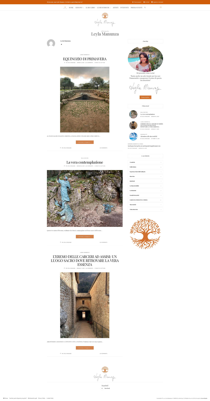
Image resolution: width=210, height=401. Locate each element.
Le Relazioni (133, 190)
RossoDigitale (204, 398)
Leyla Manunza (65, 41)
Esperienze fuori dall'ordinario (137, 171)
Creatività (132, 162)
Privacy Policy (41, 398)
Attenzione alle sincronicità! (148, 136)
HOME (71, 8)
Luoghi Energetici (84, 54)
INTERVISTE (124, 8)
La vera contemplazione (85, 162)
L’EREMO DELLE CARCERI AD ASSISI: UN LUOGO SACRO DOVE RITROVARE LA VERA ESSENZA (85, 260)
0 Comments (90, 62)
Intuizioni (132, 181)
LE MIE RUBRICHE (103, 8)
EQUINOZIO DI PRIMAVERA (84, 58)
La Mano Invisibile (134, 185)
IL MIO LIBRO (90, 8)
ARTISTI (115, 8)
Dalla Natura (84, 158)
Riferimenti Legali (32, 398)
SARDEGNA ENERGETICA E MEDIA (135, 144)
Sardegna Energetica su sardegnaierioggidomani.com (144, 146)
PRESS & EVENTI (136, 8)
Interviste (132, 176)
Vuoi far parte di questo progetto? (18, 398)
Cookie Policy (50, 398)
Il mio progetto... (145, 97)
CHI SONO (78, 8)
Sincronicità (143, 134)
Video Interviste (134, 209)
